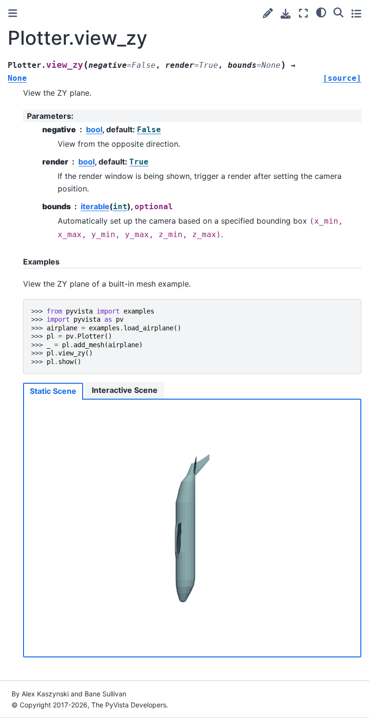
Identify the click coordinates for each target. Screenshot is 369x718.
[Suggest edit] (268, 13)
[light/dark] (321, 12)
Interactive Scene (125, 390)
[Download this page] (286, 14)
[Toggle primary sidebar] (13, 13)
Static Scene (53, 391)
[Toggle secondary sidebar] (356, 13)
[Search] (338, 12)
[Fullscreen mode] (303, 13)
